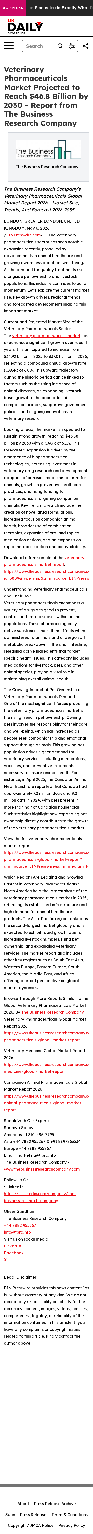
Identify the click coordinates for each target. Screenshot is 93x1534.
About (23, 1503)
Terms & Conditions (69, 1514)
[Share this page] (85, 46)
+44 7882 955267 (20, 1225)
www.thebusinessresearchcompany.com (42, 1169)
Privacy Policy (71, 1525)
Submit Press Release (25, 1514)
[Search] (60, 46)
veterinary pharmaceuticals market (46, 335)
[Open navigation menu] (9, 46)
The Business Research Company (52, 1012)
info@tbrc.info (17, 1232)
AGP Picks (13, 8)
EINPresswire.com (23, 235)
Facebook (14, 1252)
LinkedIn (12, 1246)
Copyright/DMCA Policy (30, 1525)
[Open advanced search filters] (72, 46)
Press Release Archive (55, 1503)
